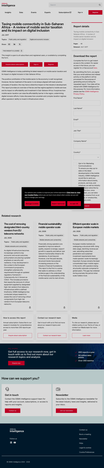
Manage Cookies (32, 204)
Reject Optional (58, 204)
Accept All (74, 204)
